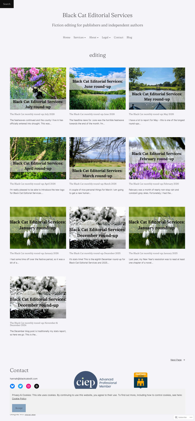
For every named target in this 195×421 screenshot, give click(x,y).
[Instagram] (28, 386)
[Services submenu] (85, 37)
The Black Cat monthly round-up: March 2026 (92, 184)
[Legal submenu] (110, 37)
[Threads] (36, 386)
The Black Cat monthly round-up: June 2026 (92, 114)
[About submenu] (98, 37)
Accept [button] (19, 407)
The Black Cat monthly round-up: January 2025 (153, 253)
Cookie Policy (19, 398)
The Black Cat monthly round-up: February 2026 (154, 184)
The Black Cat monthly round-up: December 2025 (94, 253)
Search (6, 3)
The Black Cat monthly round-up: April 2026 (32, 184)
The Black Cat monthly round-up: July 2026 (32, 114)
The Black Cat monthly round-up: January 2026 (34, 253)
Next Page (178, 360)
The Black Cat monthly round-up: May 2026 (151, 114)
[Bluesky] (12, 386)
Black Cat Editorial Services (97, 15)
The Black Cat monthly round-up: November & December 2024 (34, 324)
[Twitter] (20, 386)
